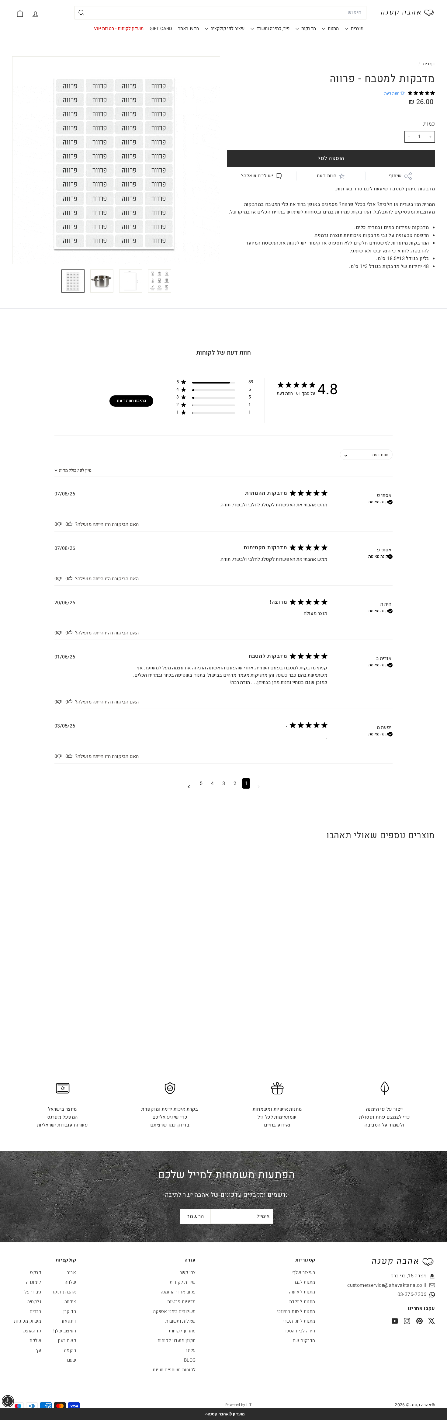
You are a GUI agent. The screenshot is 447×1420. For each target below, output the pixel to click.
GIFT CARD (161, 28)
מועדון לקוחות (182, 1331)
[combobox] (220, 12)
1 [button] (246, 783)
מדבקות (308, 28)
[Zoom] (116, 160)
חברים (35, 1311)
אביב (71, 1272)
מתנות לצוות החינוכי (296, 1311)
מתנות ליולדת (302, 1301)
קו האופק (32, 1331)
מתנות (333, 28)
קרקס (35, 1272)
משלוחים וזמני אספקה (174, 1311)
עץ (38, 1350)
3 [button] (223, 783)
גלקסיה (34, 1301)
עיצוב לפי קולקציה (227, 28)
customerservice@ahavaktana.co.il (398, 1285)
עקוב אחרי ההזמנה (178, 1292)
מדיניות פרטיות (181, 1301)
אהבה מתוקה (64, 1292)
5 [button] (201, 783)
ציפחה (70, 1301)
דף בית (428, 64)
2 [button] (235, 783)
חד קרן (69, 1311)
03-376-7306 (411, 1294)
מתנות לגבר (304, 1282)
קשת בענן (67, 1340)
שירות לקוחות (183, 1282)
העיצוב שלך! (303, 1272)
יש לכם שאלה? (257, 175)
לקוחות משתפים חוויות (174, 1369)
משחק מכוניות (27, 1321)
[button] (223, 1414)
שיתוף (395, 175)
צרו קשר (188, 1272)
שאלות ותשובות (180, 1321)
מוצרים (356, 28)
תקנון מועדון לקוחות (177, 1340)
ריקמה (70, 1350)
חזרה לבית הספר (299, 1331)
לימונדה (33, 1282)
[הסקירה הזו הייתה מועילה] (70, 524)
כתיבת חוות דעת (131, 401)
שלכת (35, 1340)
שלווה (70, 1282)
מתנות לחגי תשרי (299, 1321)
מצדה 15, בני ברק (408, 1275)
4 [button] (212, 783)
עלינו (191, 1350)
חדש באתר (188, 28)
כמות (429, 124)
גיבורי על (32, 1292)
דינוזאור (68, 1321)
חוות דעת (326, 175)
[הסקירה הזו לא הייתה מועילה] (59, 524)
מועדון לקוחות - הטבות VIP (119, 28)
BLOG (190, 1360)
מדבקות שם (304, 1340)
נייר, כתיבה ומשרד (272, 28)
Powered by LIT (238, 1405)
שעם (71, 1360)
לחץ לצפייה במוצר (398, 953)
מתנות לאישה (302, 1292)
